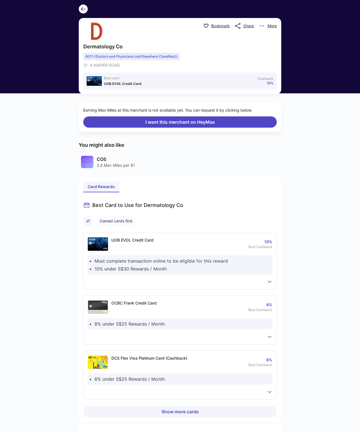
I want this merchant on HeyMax (180, 122)
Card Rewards (101, 186)
